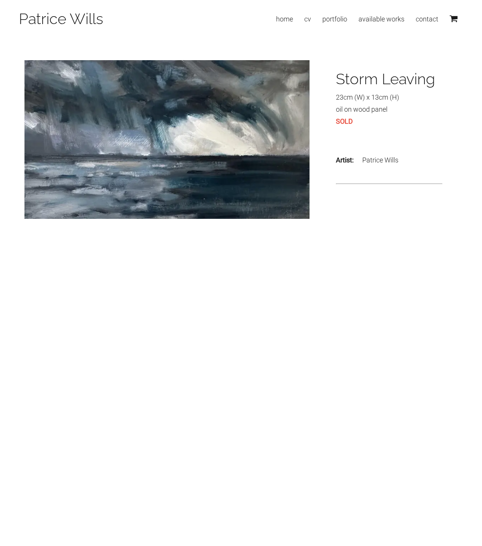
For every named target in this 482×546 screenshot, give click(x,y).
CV (307, 19)
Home (284, 19)
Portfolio (334, 19)
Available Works (381, 19)
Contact (427, 19)
